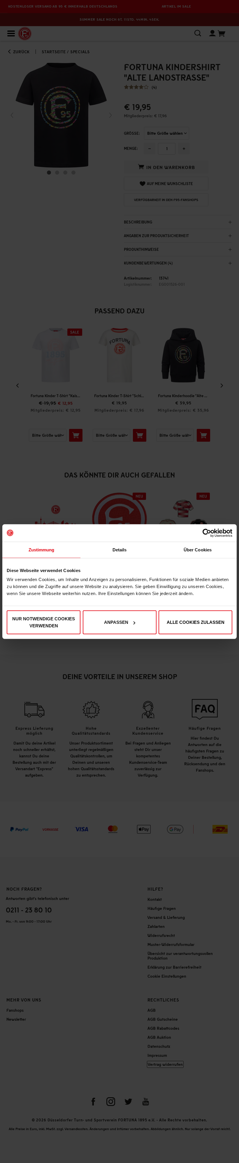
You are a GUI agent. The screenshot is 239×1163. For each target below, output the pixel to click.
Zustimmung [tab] (42, 549)
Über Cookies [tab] (198, 549)
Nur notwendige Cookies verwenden (43, 622)
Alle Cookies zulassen (195, 622)
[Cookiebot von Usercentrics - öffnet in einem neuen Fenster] (206, 532)
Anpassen (116, 622)
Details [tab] (120, 549)
